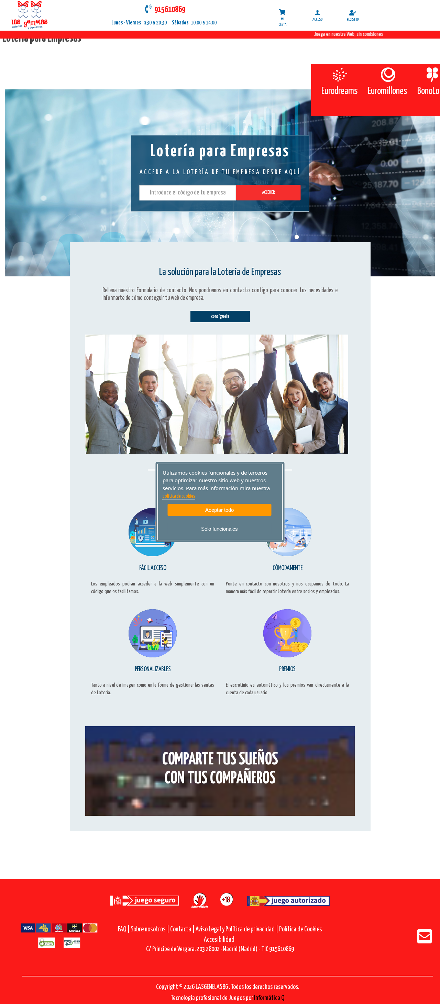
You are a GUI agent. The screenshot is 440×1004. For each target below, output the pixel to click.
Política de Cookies (300, 929)
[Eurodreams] (339, 74)
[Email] (424, 940)
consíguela (220, 316)
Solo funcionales (219, 529)
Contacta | (182, 929)
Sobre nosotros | (150, 929)
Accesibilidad (219, 940)
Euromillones (387, 91)
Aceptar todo (219, 510)
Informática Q (269, 998)
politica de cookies (179, 496)
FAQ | (124, 929)
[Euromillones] (387, 74)
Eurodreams (339, 91)
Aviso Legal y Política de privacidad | (237, 929)
